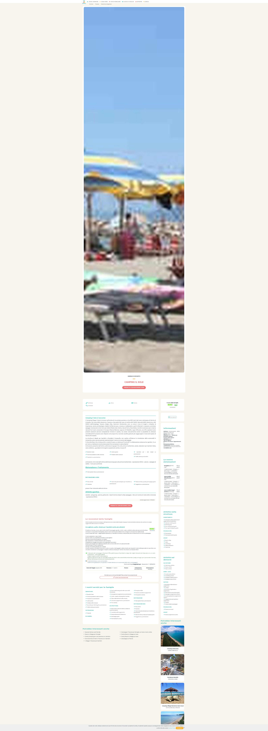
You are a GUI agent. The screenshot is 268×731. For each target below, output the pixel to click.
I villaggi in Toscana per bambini (93, 641)
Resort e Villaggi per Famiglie (92, 634)
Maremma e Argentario (106, 4)
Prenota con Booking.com (134, 387)
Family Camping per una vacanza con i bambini (97, 636)
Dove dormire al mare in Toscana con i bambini (97, 638)
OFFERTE (139, 1)
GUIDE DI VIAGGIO (128, 1)
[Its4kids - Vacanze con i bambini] (84, 2)
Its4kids (134, 522)
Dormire (91, 4)
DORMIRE (93, 1)
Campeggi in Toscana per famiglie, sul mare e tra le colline (136, 632)
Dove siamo (172, 417)
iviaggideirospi (137, 564)
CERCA (147, 1)
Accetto (179, 728)
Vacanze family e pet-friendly (92, 632)
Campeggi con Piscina (127, 638)
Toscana (97, 4)
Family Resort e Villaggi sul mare (129, 634)
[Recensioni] (171, 405)
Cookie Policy (171, 728)
